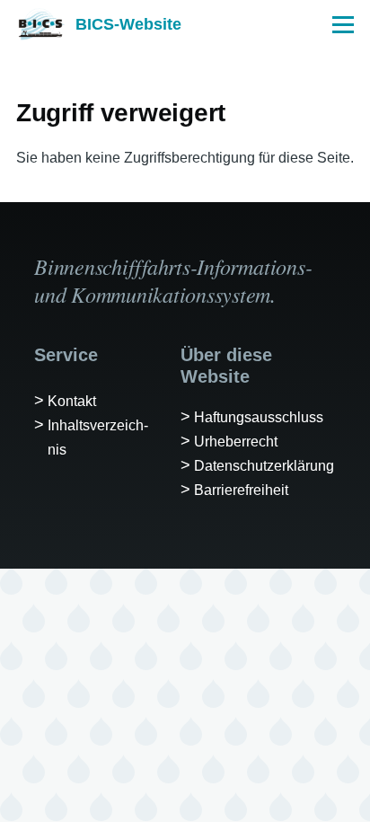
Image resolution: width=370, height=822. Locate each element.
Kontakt (72, 401)
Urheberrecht (236, 441)
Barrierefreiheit (241, 490)
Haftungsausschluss (258, 417)
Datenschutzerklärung (264, 465)
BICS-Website (128, 24)
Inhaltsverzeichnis (98, 437)
